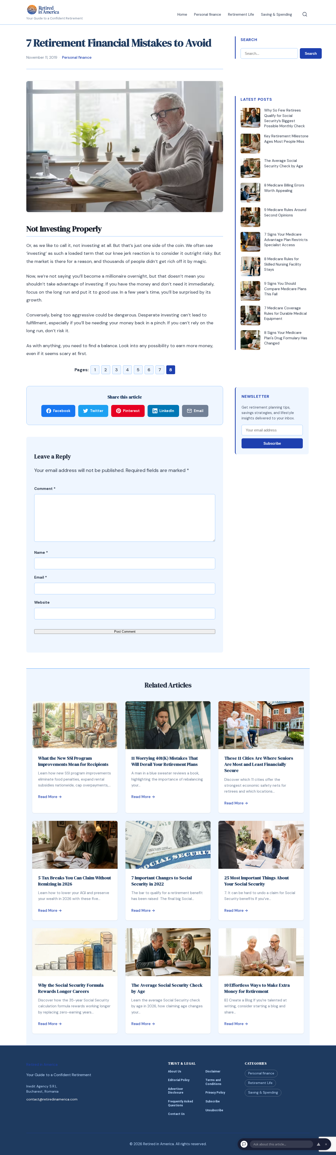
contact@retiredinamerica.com (51, 1099)
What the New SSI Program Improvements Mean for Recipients (73, 761)
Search (311, 53)
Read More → (50, 796)
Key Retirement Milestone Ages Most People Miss (286, 139)
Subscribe (272, 443)
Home (182, 14)
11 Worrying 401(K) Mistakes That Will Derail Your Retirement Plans (164, 761)
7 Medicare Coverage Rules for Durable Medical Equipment (285, 313)
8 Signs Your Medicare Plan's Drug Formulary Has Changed (285, 338)
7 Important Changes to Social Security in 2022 (161, 881)
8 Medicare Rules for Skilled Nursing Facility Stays (282, 264)
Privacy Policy (215, 1092)
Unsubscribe (214, 1110)
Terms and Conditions (213, 1082)
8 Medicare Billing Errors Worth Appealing (284, 188)
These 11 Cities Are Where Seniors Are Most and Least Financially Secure (258, 764)
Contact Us (176, 1114)
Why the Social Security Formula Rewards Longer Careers (71, 988)
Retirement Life (241, 14)
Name (41, 552)
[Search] (305, 14)
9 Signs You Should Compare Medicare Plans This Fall (285, 289)
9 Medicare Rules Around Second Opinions (285, 212)
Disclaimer (212, 1071)
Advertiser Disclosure (175, 1091)
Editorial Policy (178, 1080)
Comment (45, 488)
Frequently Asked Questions (180, 1103)
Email (40, 577)
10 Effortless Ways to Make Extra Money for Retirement (257, 988)
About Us (174, 1071)
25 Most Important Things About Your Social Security (256, 881)
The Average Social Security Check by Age (283, 163)
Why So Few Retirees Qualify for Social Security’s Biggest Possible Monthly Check (284, 118)
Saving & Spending (276, 14)
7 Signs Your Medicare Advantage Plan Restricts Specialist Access (286, 239)
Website (42, 602)
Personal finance (207, 14)
